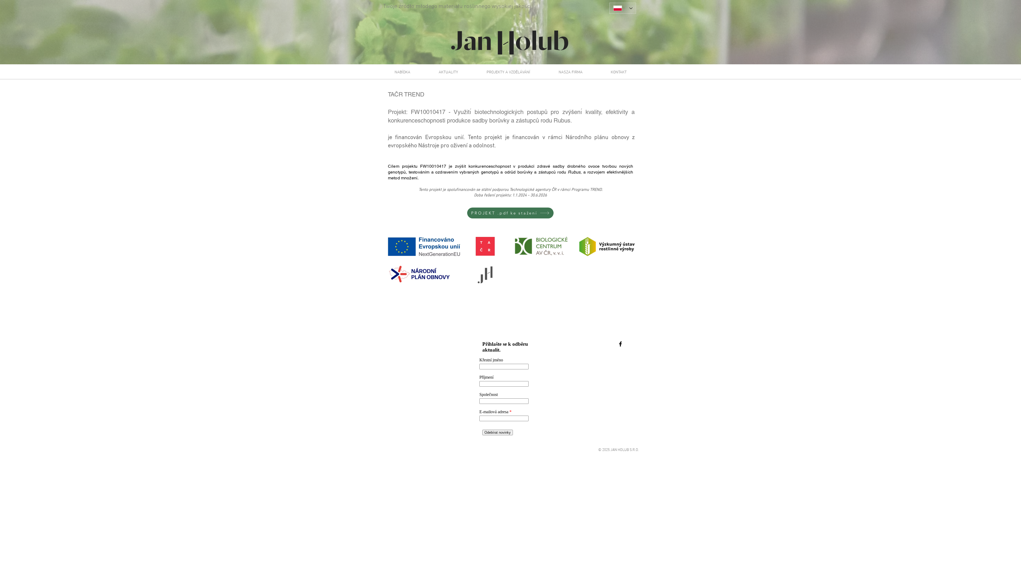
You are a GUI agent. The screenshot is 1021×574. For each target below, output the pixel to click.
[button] (402, 72)
